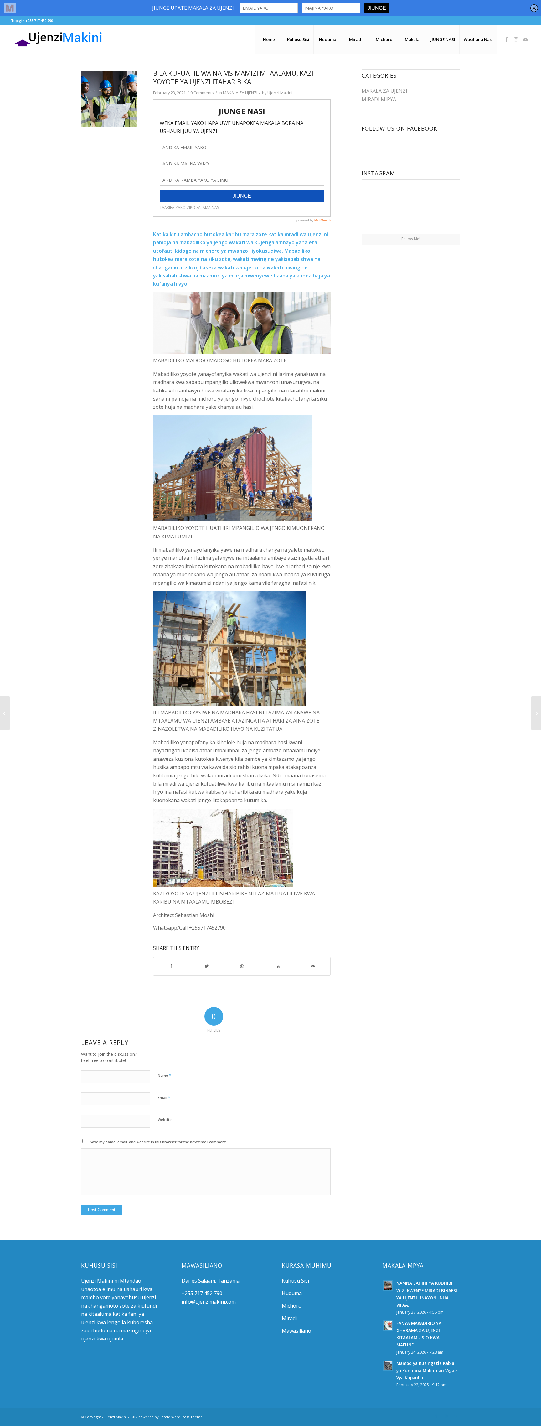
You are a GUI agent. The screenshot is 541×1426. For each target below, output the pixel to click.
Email (164, 1097)
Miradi (289, 1318)
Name (164, 1075)
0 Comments (202, 93)
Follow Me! (410, 238)
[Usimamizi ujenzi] (109, 99)
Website (165, 1119)
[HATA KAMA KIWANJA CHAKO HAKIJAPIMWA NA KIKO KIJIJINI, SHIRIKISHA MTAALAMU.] (5, 713)
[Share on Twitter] (206, 966)
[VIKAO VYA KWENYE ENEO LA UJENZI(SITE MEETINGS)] (536, 713)
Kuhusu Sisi (295, 1280)
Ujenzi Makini (279, 93)
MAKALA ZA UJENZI (240, 93)
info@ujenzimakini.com (209, 1301)
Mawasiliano (296, 1330)
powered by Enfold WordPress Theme (170, 1416)
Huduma (292, 1293)
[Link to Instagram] (516, 39)
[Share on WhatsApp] (242, 966)
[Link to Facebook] (506, 39)
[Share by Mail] (312, 966)
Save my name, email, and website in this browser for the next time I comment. (158, 1141)
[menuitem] (269, 39)
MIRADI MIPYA (379, 99)
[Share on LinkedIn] (277, 966)
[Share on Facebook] (171, 966)
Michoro (291, 1305)
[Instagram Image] (386, 208)
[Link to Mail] (525, 39)
